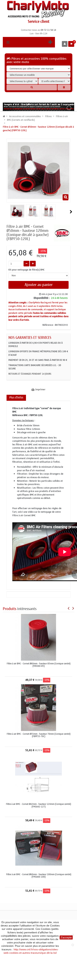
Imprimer (40, 389)
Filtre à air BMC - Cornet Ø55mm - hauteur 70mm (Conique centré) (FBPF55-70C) (38, 735)
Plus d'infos (16, 397)
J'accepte (66, 937)
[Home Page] (4, 116)
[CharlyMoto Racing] (38, 10)
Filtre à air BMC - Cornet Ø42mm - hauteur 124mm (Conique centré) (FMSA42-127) (38, 805)
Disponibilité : (42, 298)
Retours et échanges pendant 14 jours (29, 374)
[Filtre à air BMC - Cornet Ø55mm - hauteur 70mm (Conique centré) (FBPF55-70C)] (38, 707)
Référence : (48, 325)
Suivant (71, 212)
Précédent (8, 212)
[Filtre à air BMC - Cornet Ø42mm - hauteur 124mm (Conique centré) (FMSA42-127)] (38, 778)
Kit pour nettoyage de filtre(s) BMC (26, 270)
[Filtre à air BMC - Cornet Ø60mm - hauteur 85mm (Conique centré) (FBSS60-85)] (38, 637)
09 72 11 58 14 (48, 30)
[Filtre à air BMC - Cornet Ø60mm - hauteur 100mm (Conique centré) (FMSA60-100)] (38, 848)
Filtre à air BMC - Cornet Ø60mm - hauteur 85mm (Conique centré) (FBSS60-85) (38, 664)
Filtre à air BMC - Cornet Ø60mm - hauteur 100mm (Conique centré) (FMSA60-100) (38, 875)
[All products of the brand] (62, 233)
